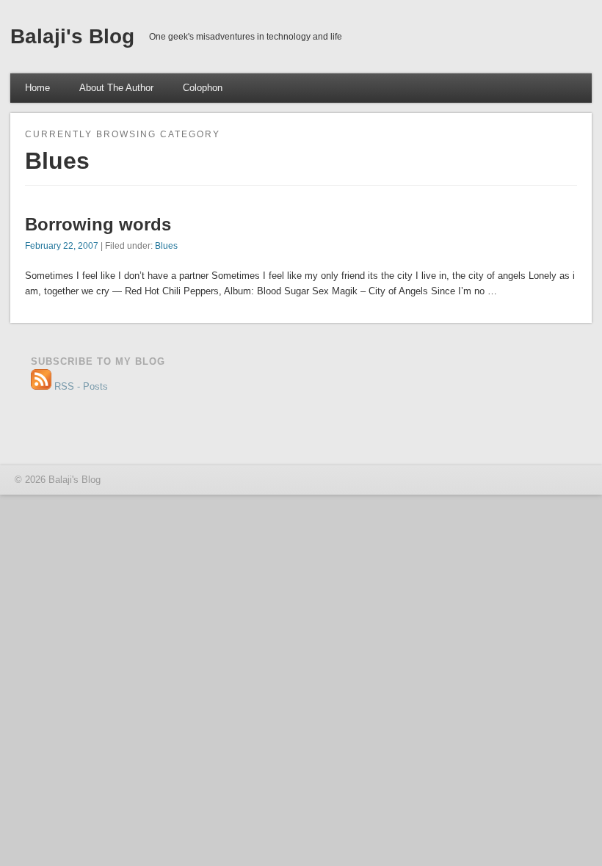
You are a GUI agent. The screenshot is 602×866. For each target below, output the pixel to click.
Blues (166, 246)
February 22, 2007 (61, 246)
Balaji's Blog (72, 36)
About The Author (116, 87)
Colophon (202, 87)
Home (37, 87)
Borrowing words (98, 224)
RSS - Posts (79, 386)
